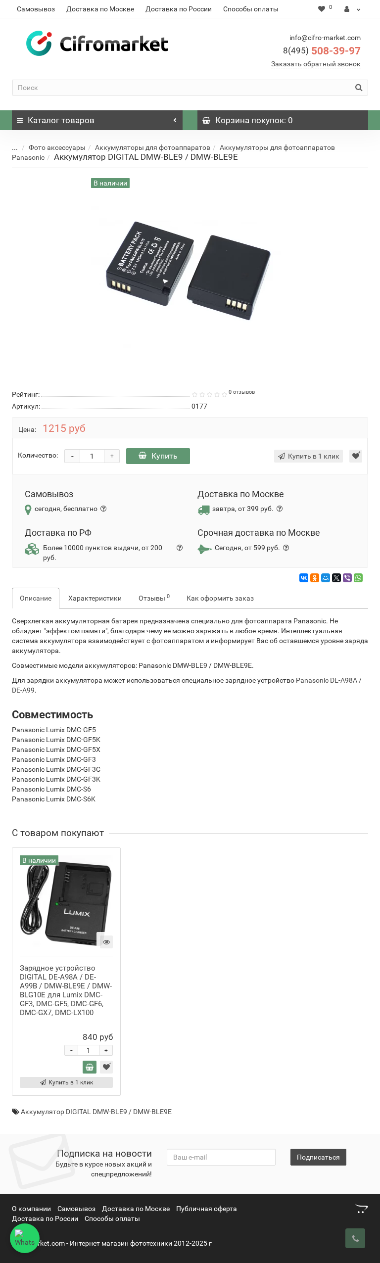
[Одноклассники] (314, 577)
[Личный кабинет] (352, 9)
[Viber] (347, 577)
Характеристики (95, 598)
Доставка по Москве (100, 9)
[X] (336, 577)
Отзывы (154, 597)
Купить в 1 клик (70, 1082)
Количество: (38, 455)
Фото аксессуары (57, 147)
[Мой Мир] (325, 577)
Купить (164, 456)
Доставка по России (178, 9)
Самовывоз (36, 9)
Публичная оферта (206, 1209)
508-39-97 (322, 51)
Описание (35, 598)
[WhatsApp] (358, 577)
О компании (31, 1209)
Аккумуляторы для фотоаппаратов (152, 147)
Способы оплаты (251, 9)
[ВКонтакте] (303, 577)
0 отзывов (242, 392)
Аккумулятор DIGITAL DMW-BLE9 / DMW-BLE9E (96, 1112)
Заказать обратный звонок (316, 64)
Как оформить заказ (220, 598)
